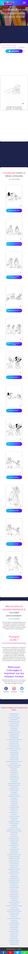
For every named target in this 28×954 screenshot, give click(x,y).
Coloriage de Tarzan (14, 883)
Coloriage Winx (14, 768)
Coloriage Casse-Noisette (14, 913)
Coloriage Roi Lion (14, 774)
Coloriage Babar (14, 792)
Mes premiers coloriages (14, 725)
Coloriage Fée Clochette (14, 849)
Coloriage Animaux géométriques (14, 918)
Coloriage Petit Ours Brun (14, 845)
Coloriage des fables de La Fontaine (14, 911)
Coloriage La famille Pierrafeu (14, 902)
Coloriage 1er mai (14, 874)
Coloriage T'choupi (14, 827)
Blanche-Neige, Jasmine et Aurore (14, 344)
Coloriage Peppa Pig (14, 776)
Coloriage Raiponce (14, 818)
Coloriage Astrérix (14, 770)
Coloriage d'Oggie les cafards (14, 783)
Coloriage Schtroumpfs (14, 741)
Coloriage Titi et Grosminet (14, 856)
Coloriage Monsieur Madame (14, 796)
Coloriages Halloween (14, 752)
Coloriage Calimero (14, 799)
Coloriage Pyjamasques (14, 736)
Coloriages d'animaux (14, 757)
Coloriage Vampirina (14, 871)
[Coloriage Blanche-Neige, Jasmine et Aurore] (14, 330)
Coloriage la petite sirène (14, 778)
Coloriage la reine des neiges (14, 717)
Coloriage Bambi (14, 825)
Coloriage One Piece (14, 938)
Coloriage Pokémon (14, 719)
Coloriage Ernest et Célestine (14, 821)
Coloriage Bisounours (14, 809)
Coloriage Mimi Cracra (14, 812)
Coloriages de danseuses (14, 745)
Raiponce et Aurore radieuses (14, 277)
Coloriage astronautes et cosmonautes (14, 739)
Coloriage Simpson (14, 779)
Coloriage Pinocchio (14, 898)
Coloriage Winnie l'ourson (14, 873)
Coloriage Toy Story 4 (14, 726)
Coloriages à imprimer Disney (14, 721)
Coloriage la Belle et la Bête (14, 858)
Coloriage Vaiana (14, 820)
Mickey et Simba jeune (14, 210)
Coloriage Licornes (14, 763)
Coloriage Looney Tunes (14, 860)
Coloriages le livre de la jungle (14, 829)
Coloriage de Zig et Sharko (14, 767)
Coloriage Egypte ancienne (14, 882)
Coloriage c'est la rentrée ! (14, 931)
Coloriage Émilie (14, 843)
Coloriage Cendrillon (14, 852)
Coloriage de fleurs (14, 876)
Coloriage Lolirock (14, 889)
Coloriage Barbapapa (14, 737)
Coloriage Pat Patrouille (14, 714)
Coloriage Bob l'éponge (14, 887)
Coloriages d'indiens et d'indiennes (14, 748)
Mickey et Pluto (14, 410)
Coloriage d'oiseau (14, 893)
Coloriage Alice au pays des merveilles (14, 831)
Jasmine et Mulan (14, 577)
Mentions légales (11, 949)
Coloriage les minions (14, 935)
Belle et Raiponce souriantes (14, 243)
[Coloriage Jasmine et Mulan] (14, 563)
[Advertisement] (14, 30)
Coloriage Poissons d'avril (14, 862)
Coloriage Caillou (14, 836)
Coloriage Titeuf (14, 781)
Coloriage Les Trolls (14, 841)
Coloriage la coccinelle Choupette (14, 765)
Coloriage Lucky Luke (14, 885)
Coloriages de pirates (14, 754)
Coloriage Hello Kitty (14, 944)
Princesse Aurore (14, 510)
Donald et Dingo (14, 544)
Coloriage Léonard (14, 805)
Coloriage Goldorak (14, 750)
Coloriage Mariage (14, 929)
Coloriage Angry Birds (13, 823)
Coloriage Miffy (14, 847)
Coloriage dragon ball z (14, 734)
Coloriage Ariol (14, 920)
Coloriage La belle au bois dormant (14, 854)
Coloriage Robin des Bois (14, 880)
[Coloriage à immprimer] (8, 3)
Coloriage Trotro (14, 810)
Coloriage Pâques (14, 801)
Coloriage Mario (14, 798)
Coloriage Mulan (14, 900)
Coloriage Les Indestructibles (14, 785)
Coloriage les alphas (14, 925)
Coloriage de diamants (14, 927)
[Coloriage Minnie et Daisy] (14, 363)
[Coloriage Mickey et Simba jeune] (14, 196)
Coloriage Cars (14, 814)
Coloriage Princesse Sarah (14, 838)
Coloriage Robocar (14, 728)
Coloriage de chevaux (14, 790)
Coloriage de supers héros (14, 747)
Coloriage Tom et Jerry (14, 865)
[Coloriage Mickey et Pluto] (14, 396)
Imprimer (15, 51)
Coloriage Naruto (14, 933)
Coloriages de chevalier (14, 759)
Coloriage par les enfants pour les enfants (14, 905)
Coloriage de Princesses (14, 723)
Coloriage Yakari (14, 803)
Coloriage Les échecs (14, 915)
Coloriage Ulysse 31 (14, 867)
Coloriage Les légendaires (14, 924)
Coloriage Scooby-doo (14, 896)
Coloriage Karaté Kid (14, 922)
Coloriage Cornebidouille (14, 909)
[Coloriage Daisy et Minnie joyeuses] (14, 430)
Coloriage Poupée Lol (14, 715)
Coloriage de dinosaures (14, 789)
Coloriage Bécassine (14, 904)
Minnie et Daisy (14, 377)
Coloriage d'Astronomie (14, 840)
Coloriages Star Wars (14, 794)
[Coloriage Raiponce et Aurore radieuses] (14, 263)
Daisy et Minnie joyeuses (14, 444)
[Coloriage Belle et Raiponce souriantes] (14, 230)
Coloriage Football (14, 832)
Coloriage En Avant (14, 756)
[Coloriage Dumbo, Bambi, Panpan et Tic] (14, 296)
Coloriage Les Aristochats (14, 816)
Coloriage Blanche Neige (14, 807)
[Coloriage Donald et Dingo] (14, 530)
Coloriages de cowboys (14, 743)
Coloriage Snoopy (14, 907)
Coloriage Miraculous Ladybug (14, 732)
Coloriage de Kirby (14, 936)
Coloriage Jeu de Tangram (14, 940)
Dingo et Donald (14, 477)
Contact (19, 949)
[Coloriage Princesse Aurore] (14, 496)
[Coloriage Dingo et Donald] (14, 463)
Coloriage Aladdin (14, 730)
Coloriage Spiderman (14, 772)
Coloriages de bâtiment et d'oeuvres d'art (14, 761)
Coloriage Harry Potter (14, 942)
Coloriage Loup (14, 916)
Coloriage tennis (14, 834)
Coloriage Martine (14, 851)
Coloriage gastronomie (14, 891)
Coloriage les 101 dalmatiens (14, 869)
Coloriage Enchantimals (14, 878)
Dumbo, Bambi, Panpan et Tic (14, 310)
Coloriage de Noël (14, 787)
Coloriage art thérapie (14, 863)
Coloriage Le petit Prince (14, 894)
